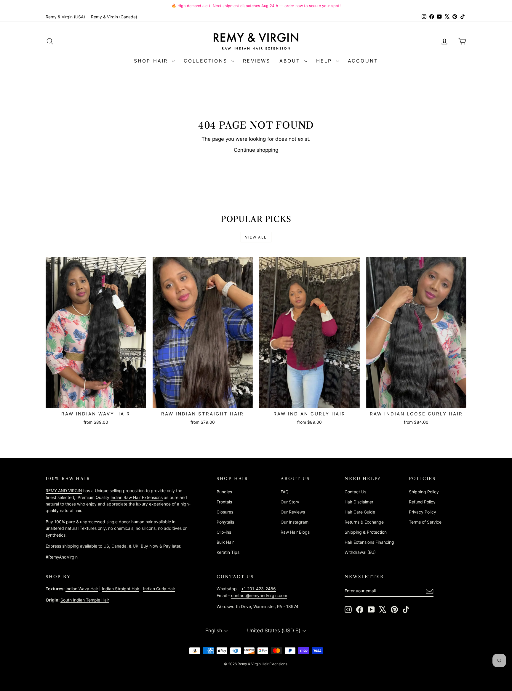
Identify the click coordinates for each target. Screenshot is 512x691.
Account (363, 61)
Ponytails (225, 521)
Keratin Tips (228, 552)
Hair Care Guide (360, 511)
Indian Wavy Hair (81, 588)
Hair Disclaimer (359, 501)
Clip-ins (224, 532)
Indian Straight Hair (120, 588)
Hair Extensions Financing (369, 542)
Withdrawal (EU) (360, 552)
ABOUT (291, 61)
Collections (207, 61)
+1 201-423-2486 (258, 588)
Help (325, 61)
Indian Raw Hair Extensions (137, 497)
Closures (225, 511)
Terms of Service (425, 521)
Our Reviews (293, 511)
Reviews (256, 61)
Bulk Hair (225, 542)
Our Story (290, 501)
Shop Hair (152, 61)
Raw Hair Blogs (295, 532)
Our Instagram (294, 521)
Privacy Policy (422, 511)
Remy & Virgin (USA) (65, 16)
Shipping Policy (424, 491)
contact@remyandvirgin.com (259, 595)
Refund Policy (422, 501)
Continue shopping (256, 150)
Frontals (224, 501)
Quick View (96, 401)
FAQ (285, 491)
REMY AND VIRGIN (64, 490)
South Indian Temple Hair (84, 599)
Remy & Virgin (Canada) (114, 16)
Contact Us (355, 491)
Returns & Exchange (364, 521)
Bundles (224, 491)
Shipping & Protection (366, 532)
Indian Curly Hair (159, 588)
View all (256, 237)
